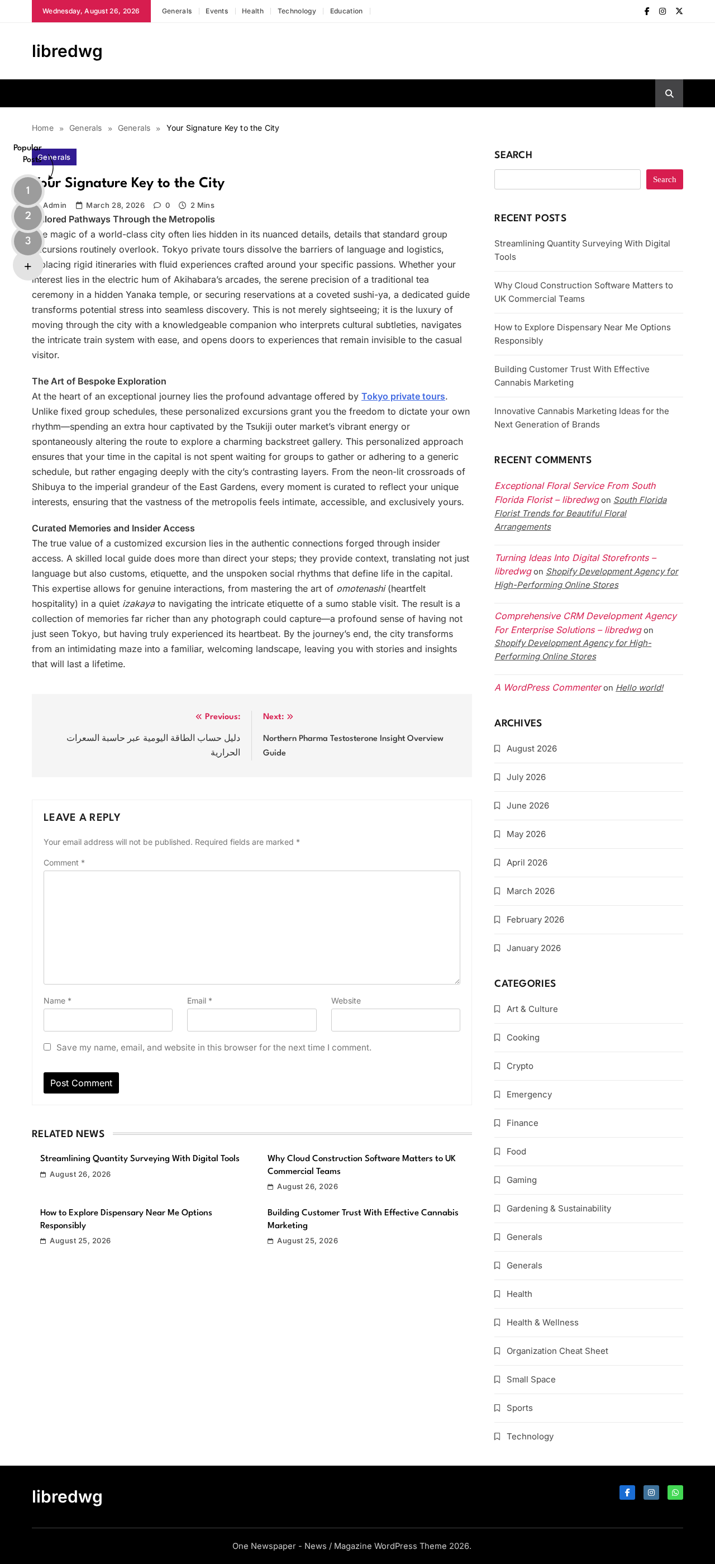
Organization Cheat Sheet (557, 1351)
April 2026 (527, 862)
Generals (177, 11)
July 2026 (526, 777)
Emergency (529, 1094)
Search (513, 155)
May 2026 (526, 834)
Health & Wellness (543, 1322)
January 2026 (534, 948)
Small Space (531, 1379)
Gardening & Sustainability (559, 1208)
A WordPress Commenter (547, 687)
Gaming (522, 1180)
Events (217, 11)
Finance (522, 1123)
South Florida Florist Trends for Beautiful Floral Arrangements (580, 513)
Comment (64, 862)
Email (199, 1000)
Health (253, 11)
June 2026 (528, 805)
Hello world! (639, 687)
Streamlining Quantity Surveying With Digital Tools (140, 1158)
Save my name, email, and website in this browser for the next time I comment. (213, 1047)
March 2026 (531, 891)
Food (516, 1151)
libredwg (67, 51)
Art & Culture (532, 1009)
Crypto (520, 1066)
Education (346, 11)
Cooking (523, 1037)
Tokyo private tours (403, 396)
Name (58, 1000)
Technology (297, 11)
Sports (520, 1408)
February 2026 (535, 919)
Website (346, 1000)
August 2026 (532, 748)
